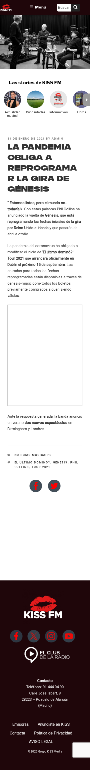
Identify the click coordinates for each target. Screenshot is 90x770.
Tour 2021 (41, 467)
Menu (40, 7)
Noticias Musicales (33, 455)
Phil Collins (66, 209)
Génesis (60, 462)
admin (57, 138)
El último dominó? (32, 462)
